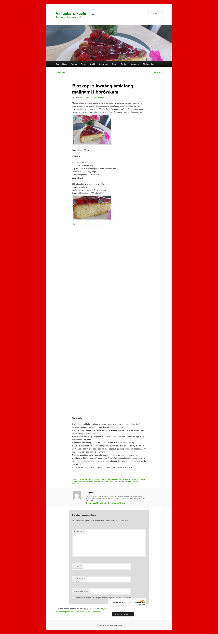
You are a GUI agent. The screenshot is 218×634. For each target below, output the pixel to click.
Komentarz (79, 531)
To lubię (124, 64)
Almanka (101, 97)
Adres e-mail (79, 579)
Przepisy (74, 64)
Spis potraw (135, 64)
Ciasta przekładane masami (90, 479)
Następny (158, 72)
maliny (85, 481)
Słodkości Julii (148, 64)
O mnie (114, 64)
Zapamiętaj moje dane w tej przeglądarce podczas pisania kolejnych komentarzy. (103, 598)
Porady (83, 64)
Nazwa (77, 566)
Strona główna (61, 64)
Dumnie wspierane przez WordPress (109, 625)
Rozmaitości (103, 64)
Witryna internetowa (81, 591)
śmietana (97, 481)
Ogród (92, 64)
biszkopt (135, 479)
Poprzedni (60, 72)
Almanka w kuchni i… (75, 13)
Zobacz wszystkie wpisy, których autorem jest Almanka (106, 503)
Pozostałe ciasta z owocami (111, 479)
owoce (90, 481)
